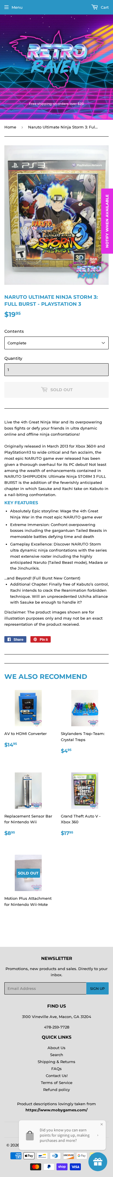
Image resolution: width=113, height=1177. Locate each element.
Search (56, 1054)
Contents (14, 331)
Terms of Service (56, 1082)
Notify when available (107, 221)
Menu (17, 7)
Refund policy (56, 1089)
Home (10, 127)
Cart (104, 7)
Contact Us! (57, 1075)
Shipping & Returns (56, 1061)
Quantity (13, 358)
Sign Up (97, 988)
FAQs (56, 1068)
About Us (56, 1047)
